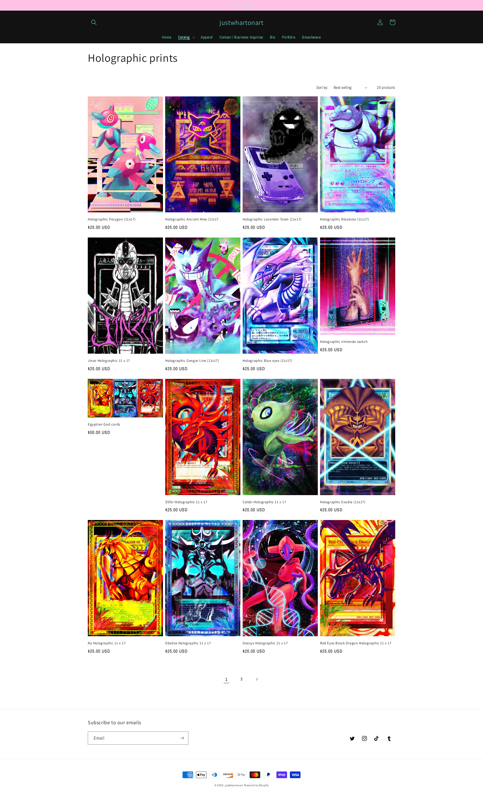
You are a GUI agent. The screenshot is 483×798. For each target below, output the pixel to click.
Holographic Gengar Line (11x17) (192, 360)
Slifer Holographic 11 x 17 (186, 502)
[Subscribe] (182, 738)
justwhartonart (234, 785)
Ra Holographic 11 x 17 (107, 643)
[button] (94, 22)
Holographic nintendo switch (344, 341)
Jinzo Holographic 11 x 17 (109, 360)
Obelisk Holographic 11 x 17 (188, 643)
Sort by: (322, 87)
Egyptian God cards (104, 424)
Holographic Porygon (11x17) (112, 219)
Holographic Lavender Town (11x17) (272, 219)
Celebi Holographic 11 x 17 (264, 502)
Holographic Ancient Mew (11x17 (192, 219)
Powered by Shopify (256, 785)
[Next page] (256, 679)
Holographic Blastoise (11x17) (344, 219)
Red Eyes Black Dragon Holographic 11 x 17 (356, 643)
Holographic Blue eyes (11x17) (267, 360)
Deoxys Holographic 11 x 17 (265, 643)
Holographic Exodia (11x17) (343, 502)
